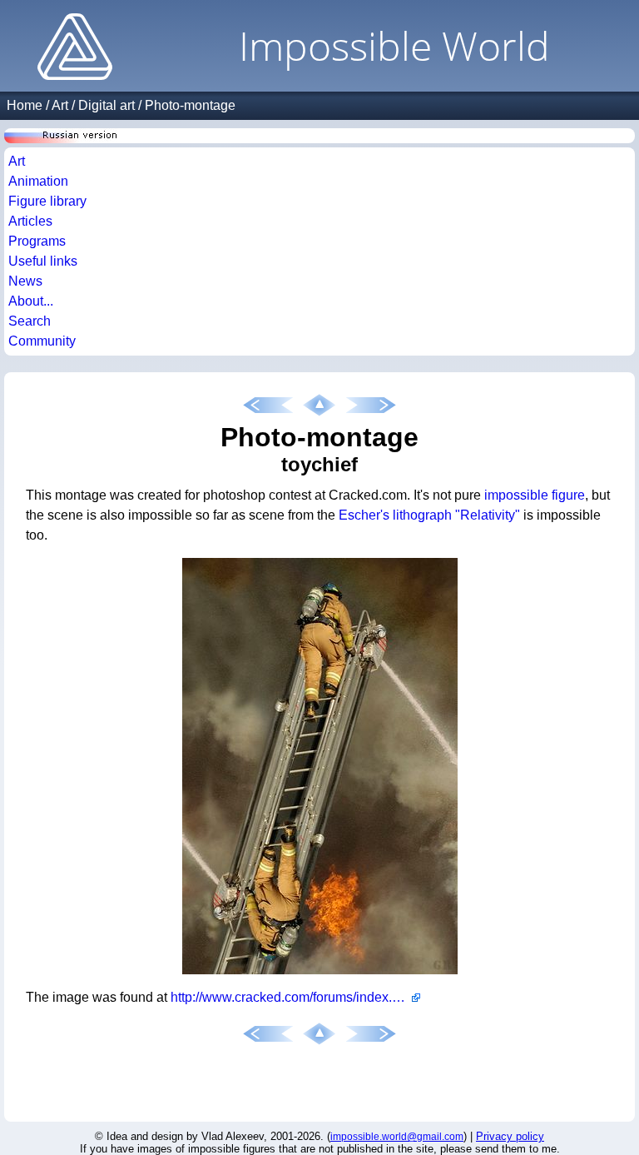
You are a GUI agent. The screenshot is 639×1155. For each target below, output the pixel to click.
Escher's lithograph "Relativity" (429, 515)
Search (29, 321)
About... (30, 301)
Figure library (47, 201)
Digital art (106, 105)
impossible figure (534, 495)
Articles (30, 221)
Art (60, 105)
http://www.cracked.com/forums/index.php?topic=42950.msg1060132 (295, 997)
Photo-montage (190, 105)
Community (42, 341)
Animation (38, 181)
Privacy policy (510, 1136)
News (25, 281)
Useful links (42, 261)
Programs (37, 241)
